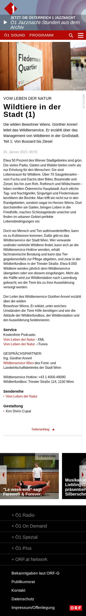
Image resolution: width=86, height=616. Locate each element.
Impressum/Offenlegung (33, 607)
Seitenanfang (40, 429)
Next (82, 474)
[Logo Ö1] (10, 8)
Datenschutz (22, 599)
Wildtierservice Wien (18, 363)
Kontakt (18, 590)
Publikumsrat (23, 582)
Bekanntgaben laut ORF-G (35, 573)
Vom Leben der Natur (19, 339)
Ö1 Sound (14, 35)
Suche (71, 35)
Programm (41, 35)
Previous (3, 474)
